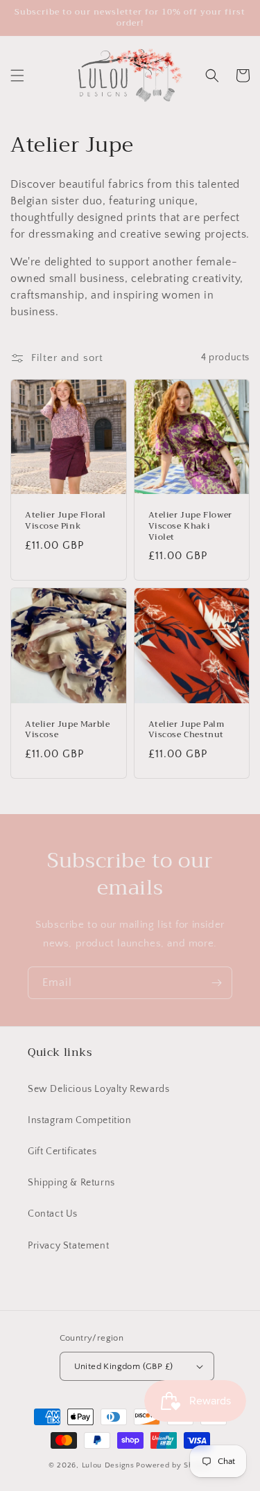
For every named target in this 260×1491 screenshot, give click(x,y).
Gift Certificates (62, 1151)
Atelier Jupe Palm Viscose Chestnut (186, 730)
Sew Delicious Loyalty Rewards (98, 1089)
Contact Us (53, 1213)
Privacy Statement (68, 1245)
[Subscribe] (216, 983)
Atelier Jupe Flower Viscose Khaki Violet (190, 526)
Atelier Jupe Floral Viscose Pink (65, 520)
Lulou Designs (108, 1465)
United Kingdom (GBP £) (123, 1366)
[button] (17, 75)
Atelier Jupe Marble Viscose (67, 730)
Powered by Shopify (173, 1465)
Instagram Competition (80, 1120)
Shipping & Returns (71, 1182)
